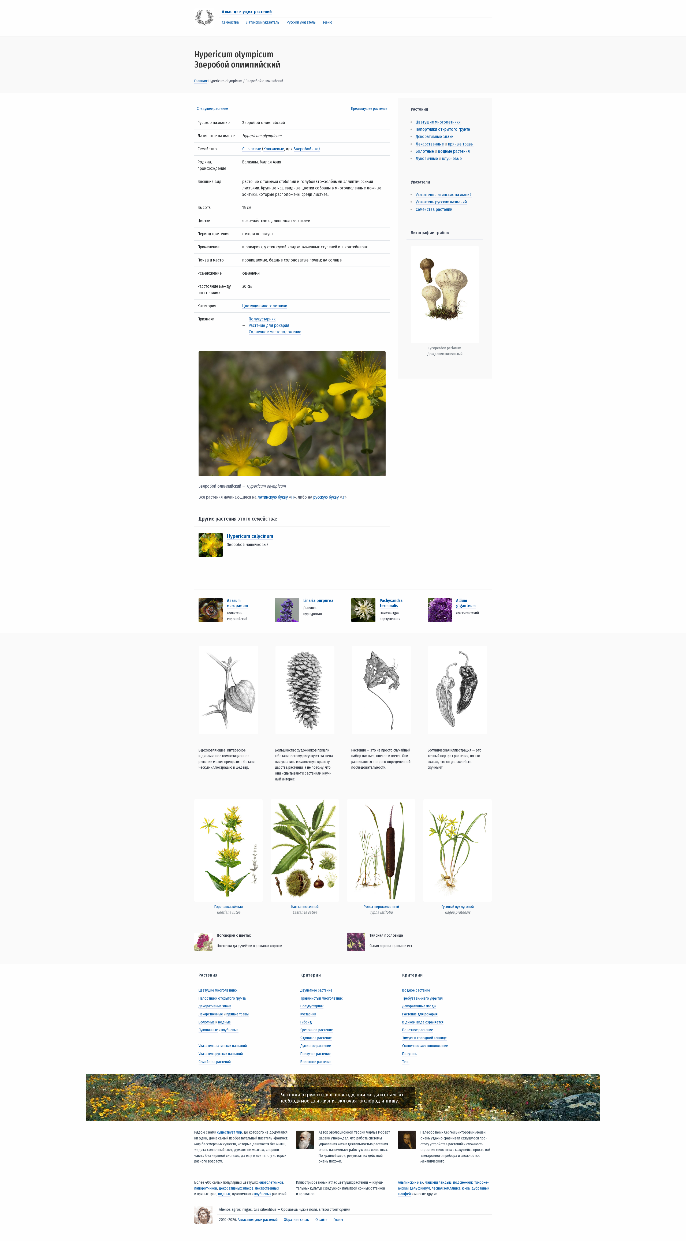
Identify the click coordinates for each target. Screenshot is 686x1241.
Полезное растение (417, 1030)
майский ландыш (438, 1182)
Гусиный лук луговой (458, 906)
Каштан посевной (305, 906)
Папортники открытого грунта (443, 129)
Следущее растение (212, 108)
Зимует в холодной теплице (424, 1038)
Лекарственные (430, 144)
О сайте (321, 1219)
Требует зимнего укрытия (422, 998)
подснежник (463, 1182)
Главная (200, 81)
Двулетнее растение (316, 990)
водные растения (454, 151)
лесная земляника (446, 1188)
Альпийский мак (410, 1182)
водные (224, 1022)
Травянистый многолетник (321, 998)
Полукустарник (262, 319)
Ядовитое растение (316, 1038)
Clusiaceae (251, 148)
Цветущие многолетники (264, 305)
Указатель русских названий (441, 201)
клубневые (452, 158)
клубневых (262, 1194)
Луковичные (427, 158)
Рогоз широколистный (381, 906)
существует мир (229, 1132)
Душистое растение (315, 1046)
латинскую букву (273, 497)
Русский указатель (301, 22)
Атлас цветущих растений (247, 11)
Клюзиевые (273, 148)
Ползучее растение (315, 1054)
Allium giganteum (466, 603)
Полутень (409, 1054)
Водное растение (416, 990)
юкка (466, 1188)
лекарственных (267, 1188)
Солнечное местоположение (275, 331)
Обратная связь (296, 1219)
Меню (327, 22)
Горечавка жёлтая (228, 906)
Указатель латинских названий (444, 194)
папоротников (205, 1188)
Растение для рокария (269, 325)
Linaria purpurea (318, 600)
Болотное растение (315, 1062)
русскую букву (326, 497)
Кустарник (308, 1014)
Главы (338, 1219)
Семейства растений (434, 209)
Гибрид (306, 1022)
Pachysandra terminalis (391, 603)
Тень (405, 1062)
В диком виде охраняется (422, 1022)
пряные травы (461, 144)
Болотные (425, 151)
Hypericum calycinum (250, 536)
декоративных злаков (236, 1188)
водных (224, 1194)
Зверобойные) (307, 148)
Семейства (230, 22)
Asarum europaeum (237, 603)
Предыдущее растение (369, 108)
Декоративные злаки (434, 136)
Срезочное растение (316, 1030)
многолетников (271, 1182)
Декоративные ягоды (419, 1006)
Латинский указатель (262, 22)
